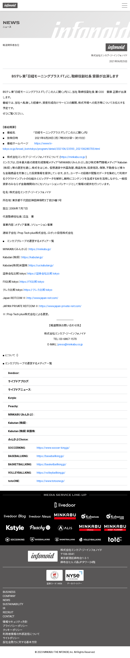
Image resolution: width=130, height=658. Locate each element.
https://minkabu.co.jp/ (73, 157)
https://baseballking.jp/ (50, 456)
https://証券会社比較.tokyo (43, 273)
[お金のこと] (90, 528)
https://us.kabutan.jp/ (41, 265)
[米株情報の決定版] (115, 516)
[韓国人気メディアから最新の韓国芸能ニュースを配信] (15, 528)
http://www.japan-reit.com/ (42, 298)
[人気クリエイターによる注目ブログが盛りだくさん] (15, 516)
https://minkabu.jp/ (40, 249)
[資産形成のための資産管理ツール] (115, 528)
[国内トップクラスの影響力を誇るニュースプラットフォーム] (40, 516)
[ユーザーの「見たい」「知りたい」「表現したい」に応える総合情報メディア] (65, 505)
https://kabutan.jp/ (32, 257)
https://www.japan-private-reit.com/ (60, 306)
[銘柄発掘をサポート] (90, 516)
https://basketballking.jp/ (51, 464)
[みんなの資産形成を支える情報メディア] (65, 516)
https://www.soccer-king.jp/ (53, 447)
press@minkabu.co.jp (70, 344)
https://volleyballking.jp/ (51, 472)
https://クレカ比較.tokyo (38, 289)
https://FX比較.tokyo (32, 281)
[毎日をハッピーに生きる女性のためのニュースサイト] (40, 528)
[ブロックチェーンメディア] (65, 528)
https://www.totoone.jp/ (51, 481)
